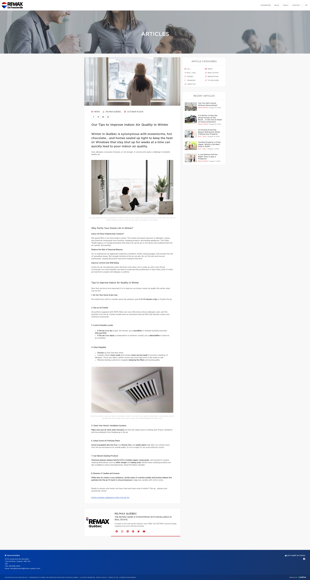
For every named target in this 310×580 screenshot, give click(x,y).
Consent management (127, 577)
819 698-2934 (14, 566)
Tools (285, 5)
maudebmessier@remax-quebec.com (25, 568)
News (97, 112)
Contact (296, 5)
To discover (213, 80)
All (188, 69)
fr (306, 5)
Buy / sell (191, 73)
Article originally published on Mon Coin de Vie (110, 498)
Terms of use (113, 577)
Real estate (212, 73)
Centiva (302, 577)
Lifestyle (191, 84)
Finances (191, 80)
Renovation (212, 76)
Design (190, 76)
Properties (266, 5)
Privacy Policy (101, 577)
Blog (277, 5)
